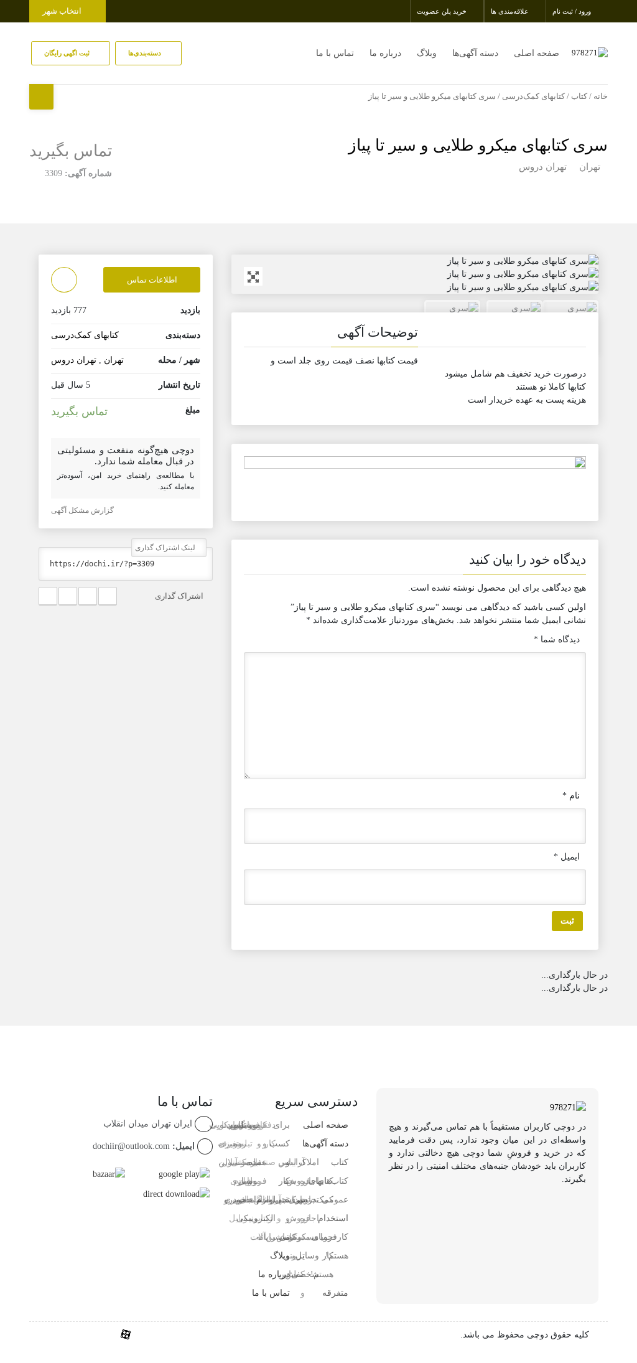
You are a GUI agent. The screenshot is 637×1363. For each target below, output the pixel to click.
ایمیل (567, 856)
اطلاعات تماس (152, 279)
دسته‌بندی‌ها (145, 53)
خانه (600, 96)
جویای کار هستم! (321, 1255)
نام (571, 795)
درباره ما (385, 53)
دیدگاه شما (557, 639)
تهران (589, 167)
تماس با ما (335, 53)
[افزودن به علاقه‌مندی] (64, 280)
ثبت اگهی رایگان (67, 53)
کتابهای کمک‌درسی (533, 96)
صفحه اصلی (536, 53)
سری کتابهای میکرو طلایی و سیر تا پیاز (478, 145)
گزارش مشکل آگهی (83, 510)
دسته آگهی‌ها (475, 53)
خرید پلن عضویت (442, 11)
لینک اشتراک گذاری (166, 547)
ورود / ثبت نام (572, 11)
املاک (309, 1162)
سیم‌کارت (226, 1125)
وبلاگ (427, 53)
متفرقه (335, 1293)
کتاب (579, 96)
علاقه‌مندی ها (511, 11)
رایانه (266, 1237)
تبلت (252, 1199)
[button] (414, 335)
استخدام (333, 1218)
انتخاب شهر (62, 11)
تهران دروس (543, 167)
